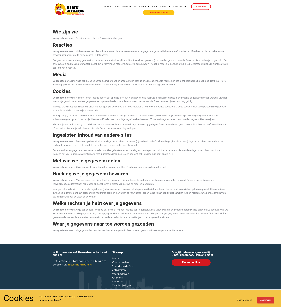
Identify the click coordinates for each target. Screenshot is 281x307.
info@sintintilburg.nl (80, 264)
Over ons (178, 6)
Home (107, 6)
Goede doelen (121, 6)
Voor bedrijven (159, 6)
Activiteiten (140, 6)
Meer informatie (244, 300)
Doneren (201, 6)
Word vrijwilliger (121, 285)
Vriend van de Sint (159, 12)
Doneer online (191, 262)
